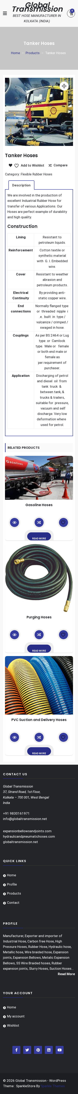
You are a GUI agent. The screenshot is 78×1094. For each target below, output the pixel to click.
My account (16, 1016)
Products (14, 893)
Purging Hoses (39, 617)
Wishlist (13, 1025)
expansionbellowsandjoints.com (27, 831)
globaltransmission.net (20, 842)
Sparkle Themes (53, 1086)
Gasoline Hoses (39, 505)
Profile (12, 884)
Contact (13, 903)
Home (11, 875)
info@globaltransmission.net (25, 819)
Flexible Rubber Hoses (36, 174)
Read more (39, 538)
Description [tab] (21, 185)
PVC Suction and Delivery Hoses (39, 719)
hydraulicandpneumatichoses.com (29, 836)
